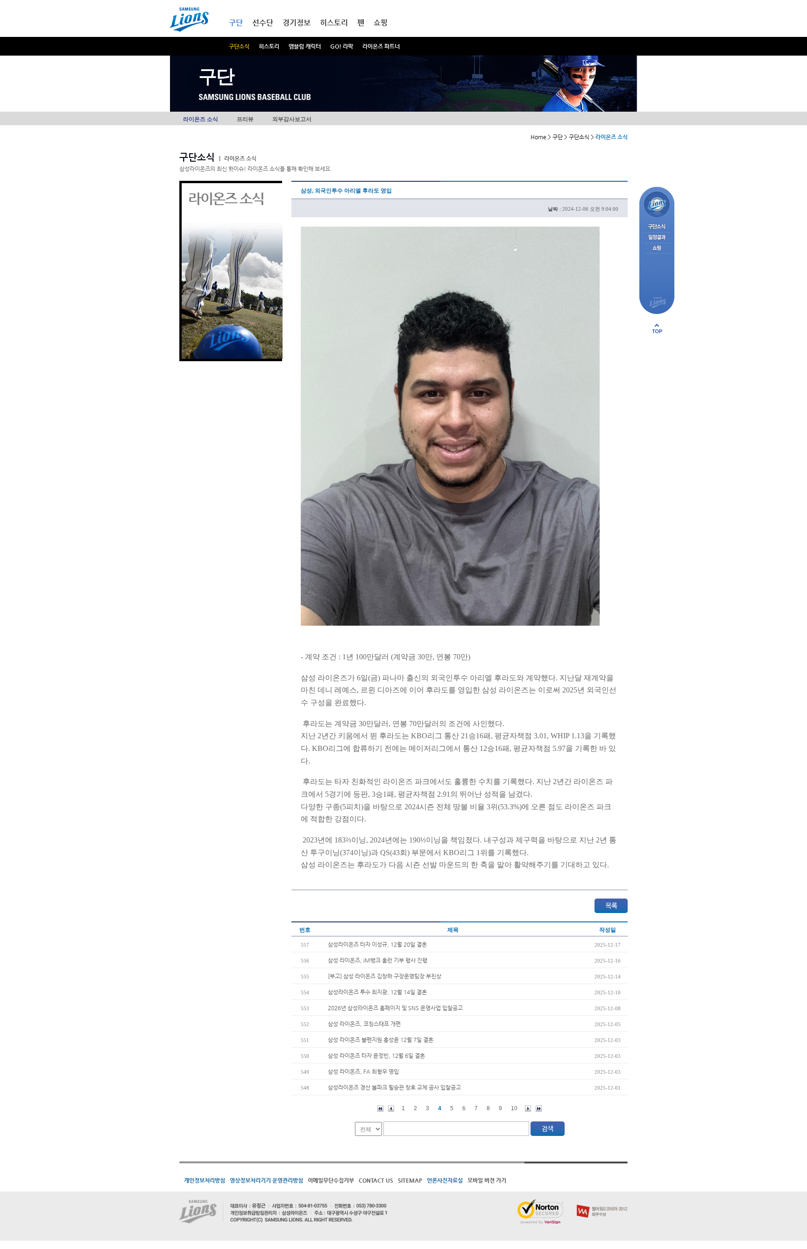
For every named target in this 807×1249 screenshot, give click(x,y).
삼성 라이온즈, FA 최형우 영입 (363, 1071)
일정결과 (656, 237)
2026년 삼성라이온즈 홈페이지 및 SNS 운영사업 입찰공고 (395, 1008)
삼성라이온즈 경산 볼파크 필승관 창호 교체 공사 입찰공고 (394, 1087)
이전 (391, 1108)
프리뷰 (245, 119)
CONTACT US (376, 1180)
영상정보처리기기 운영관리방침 (266, 1180)
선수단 (262, 22)
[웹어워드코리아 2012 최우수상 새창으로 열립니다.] (602, 1202)
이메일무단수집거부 (331, 1180)
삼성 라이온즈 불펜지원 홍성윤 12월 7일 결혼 (380, 1039)
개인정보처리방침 (204, 1180)
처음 (380, 1108)
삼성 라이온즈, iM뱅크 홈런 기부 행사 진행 (377, 960)
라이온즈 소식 (200, 119)
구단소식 (239, 46)
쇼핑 (381, 22)
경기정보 (297, 22)
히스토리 (269, 46)
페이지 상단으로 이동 (657, 328)
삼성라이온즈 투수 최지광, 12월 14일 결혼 (377, 992)
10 (514, 1108)
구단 (236, 22)
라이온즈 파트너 (381, 46)
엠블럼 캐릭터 (305, 46)
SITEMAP (410, 1180)
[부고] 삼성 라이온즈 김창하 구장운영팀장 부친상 (384, 976)
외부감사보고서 (291, 119)
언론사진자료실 (445, 1180)
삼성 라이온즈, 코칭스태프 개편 (364, 1024)
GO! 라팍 (341, 46)
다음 (528, 1108)
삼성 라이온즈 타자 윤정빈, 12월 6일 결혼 (376, 1055)
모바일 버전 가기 (486, 1180)
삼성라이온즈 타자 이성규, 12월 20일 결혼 (377, 944)
